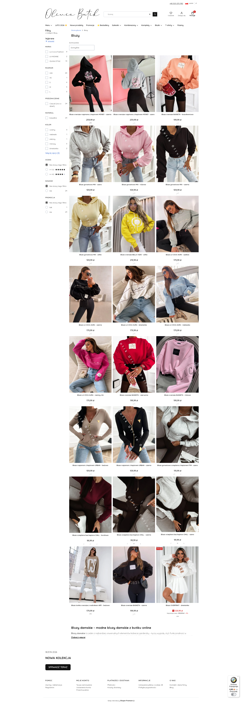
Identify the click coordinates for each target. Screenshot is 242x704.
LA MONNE (54, 56)
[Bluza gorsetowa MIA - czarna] (177, 154)
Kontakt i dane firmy (178, 685)
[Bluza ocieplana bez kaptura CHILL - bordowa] (90, 505)
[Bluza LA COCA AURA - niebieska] (177, 294)
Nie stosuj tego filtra (57, 165)
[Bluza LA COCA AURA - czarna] (90, 294)
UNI (51, 73)
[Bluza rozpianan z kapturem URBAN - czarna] (134, 434)
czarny (52, 130)
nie (50, 191)
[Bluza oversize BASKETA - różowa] (177, 364)
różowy (53, 144)
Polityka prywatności (147, 687)
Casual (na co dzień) (55, 104)
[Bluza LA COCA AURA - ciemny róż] (90, 364)
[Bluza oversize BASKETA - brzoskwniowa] (177, 83)
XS (51, 78)
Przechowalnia (82, 690)
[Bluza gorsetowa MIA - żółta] (90, 224)
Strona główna (76, 30)
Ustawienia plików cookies (150, 685)
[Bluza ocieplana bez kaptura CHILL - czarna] (134, 505)
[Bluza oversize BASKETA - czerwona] (134, 364)
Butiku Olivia (103, 636)
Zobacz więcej (78, 637)
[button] (155, 14)
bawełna (53, 118)
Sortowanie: (74, 43)
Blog (171, 687)
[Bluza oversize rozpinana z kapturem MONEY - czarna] (90, 83)
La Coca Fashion (57, 52)
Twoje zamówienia (84, 685)
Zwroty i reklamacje (53, 685)
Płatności (111, 685)
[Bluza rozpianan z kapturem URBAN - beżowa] (90, 434)
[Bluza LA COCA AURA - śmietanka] (134, 294)
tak (50, 207)
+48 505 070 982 (176, 3)
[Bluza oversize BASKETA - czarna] (134, 574)
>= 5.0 (51, 169)
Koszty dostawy (114, 687)
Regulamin (49, 687)
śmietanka (54, 148)
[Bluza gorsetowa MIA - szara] (90, 154)
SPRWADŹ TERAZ (58, 667)
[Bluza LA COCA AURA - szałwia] (177, 224)
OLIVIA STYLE (55, 61)
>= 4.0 (51, 174)
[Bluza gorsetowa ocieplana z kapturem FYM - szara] (177, 434)
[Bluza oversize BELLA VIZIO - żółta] (134, 224)
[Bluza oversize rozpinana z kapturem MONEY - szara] (134, 83)
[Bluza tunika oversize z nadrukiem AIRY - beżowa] (90, 574)
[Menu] (237, 677)
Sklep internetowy (120, 701)
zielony (52, 139)
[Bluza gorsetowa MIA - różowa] (134, 154)
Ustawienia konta (83, 687)
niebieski (53, 134)
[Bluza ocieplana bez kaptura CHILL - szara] (177, 505)
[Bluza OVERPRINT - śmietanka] (177, 574)
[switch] (233, 694)
